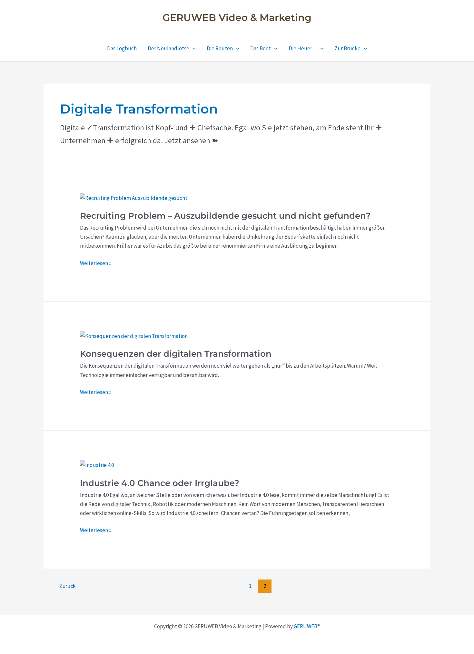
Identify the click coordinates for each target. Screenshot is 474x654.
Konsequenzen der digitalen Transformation (176, 354)
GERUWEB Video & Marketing (237, 18)
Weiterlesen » (95, 263)
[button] (192, 48)
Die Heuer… (303, 48)
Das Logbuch (122, 48)
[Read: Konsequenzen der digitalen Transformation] (134, 335)
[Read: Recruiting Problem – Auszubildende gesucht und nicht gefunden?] (133, 197)
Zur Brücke (347, 48)
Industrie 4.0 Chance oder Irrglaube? (159, 483)
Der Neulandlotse (168, 48)
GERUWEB (305, 626)
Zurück (64, 586)
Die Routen (220, 48)
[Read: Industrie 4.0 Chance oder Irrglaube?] (97, 464)
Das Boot (260, 48)
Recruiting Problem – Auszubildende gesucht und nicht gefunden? (225, 216)
